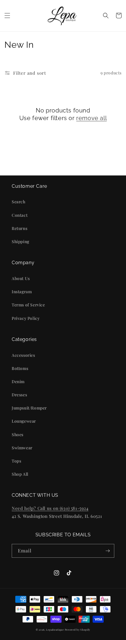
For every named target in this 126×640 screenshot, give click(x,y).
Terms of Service (28, 305)
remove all (91, 118)
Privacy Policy (26, 318)
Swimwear (22, 447)
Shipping (20, 241)
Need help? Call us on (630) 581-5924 (50, 508)
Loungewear (24, 421)
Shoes (17, 434)
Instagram (22, 291)
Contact (20, 215)
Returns (19, 228)
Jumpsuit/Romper (29, 408)
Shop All (20, 474)
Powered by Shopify (78, 629)
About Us (21, 278)
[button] (7, 15)
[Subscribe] (107, 551)
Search (18, 201)
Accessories (23, 355)
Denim (18, 381)
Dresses (19, 394)
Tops (16, 461)
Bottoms (20, 368)
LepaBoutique (55, 629)
